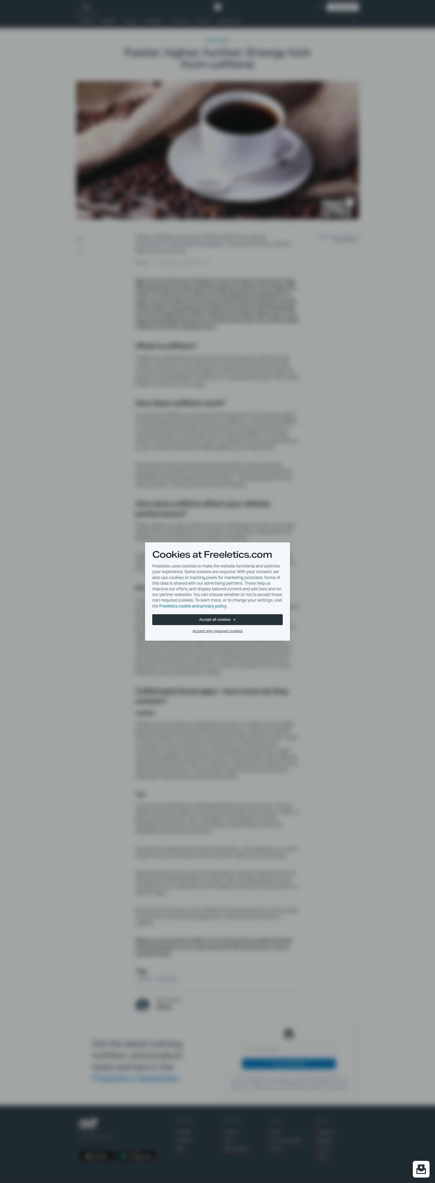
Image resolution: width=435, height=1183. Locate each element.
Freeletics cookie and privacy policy (192, 606)
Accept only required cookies (218, 631)
